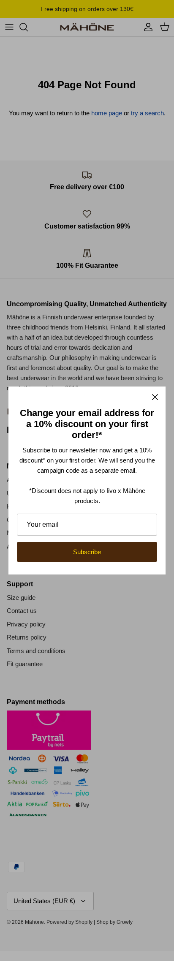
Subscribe (87, 551)
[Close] (155, 397)
